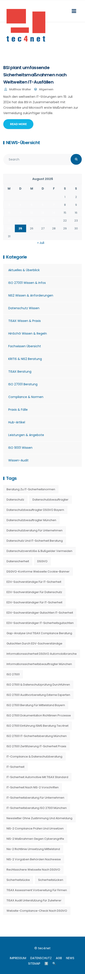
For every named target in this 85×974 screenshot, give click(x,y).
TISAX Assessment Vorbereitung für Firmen (37, 890)
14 (53, 213)
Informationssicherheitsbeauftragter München (39, 664)
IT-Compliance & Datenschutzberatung (34, 756)
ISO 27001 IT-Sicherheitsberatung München (37, 736)
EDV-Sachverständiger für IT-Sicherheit (34, 602)
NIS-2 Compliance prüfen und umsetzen (35, 828)
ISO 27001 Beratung (22, 384)
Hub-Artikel (16, 422)
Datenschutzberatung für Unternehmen (35, 530)
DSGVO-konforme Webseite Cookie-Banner (38, 571)
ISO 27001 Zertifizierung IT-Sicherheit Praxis (36, 746)
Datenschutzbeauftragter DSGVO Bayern (35, 510)
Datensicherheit (18, 561)
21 (54, 220)
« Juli (40, 243)
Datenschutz (15, 499)
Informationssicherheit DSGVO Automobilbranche (42, 654)
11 (20, 213)
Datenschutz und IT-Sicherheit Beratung (35, 541)
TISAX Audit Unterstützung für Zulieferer (34, 900)
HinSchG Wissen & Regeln (27, 333)
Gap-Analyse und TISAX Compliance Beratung (39, 633)
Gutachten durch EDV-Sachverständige (34, 643)
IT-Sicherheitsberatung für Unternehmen (35, 798)
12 (31, 213)
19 (31, 220)
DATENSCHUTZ (41, 958)
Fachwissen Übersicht (24, 346)
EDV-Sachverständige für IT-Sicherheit (34, 582)
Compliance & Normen (25, 397)
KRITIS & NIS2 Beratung (25, 359)
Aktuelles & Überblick (24, 270)
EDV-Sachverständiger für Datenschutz (34, 592)
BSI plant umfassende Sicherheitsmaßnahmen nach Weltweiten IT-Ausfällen (35, 75)
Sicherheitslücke (18, 880)
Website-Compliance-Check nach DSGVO (37, 911)
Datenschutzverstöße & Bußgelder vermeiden (39, 551)
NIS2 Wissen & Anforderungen (30, 295)
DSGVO (42, 561)
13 (42, 213)
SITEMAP (34, 963)
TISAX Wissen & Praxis (24, 321)
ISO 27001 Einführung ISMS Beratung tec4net (37, 726)
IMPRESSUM (18, 958)
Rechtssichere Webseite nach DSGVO (33, 870)
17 (9, 220)
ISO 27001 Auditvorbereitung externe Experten (38, 695)
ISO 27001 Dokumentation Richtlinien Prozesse (39, 715)
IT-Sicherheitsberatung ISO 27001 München (37, 808)
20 (42, 220)
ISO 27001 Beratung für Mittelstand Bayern (36, 705)
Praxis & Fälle (18, 409)
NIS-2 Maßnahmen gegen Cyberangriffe (35, 839)
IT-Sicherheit (15, 767)
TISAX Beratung (19, 371)
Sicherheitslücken (50, 880)
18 (20, 220)
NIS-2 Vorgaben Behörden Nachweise (34, 859)
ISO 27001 (13, 674)
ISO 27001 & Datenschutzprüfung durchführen (38, 684)
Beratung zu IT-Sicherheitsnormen (31, 489)
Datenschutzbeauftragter (50, 499)
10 (9, 213)
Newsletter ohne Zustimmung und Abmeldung (39, 818)
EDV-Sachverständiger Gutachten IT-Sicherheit (40, 613)
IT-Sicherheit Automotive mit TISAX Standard (37, 777)
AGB (59, 958)
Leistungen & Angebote (26, 435)
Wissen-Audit (18, 460)
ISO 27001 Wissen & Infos (27, 283)
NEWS (70, 958)
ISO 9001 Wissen (20, 447)
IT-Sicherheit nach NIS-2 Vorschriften (33, 787)
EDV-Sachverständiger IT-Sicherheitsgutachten (40, 623)
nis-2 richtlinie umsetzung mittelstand (33, 849)
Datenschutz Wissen (23, 308)
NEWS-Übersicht (23, 143)
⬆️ (46, 963)
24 (9, 228)
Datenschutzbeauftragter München (31, 520)
